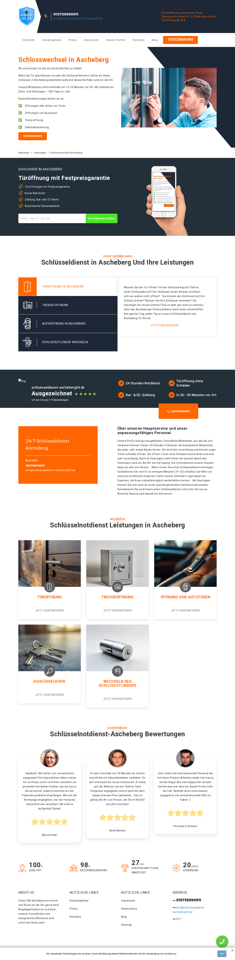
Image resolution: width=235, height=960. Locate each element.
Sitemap (126, 924)
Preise (72, 40)
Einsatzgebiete (51, 40)
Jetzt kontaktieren (164, 325)
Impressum (91, 40)
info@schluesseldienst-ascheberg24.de (78, 18)
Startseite (28, 40)
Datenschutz (129, 908)
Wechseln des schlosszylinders (117, 683)
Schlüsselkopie (49, 681)
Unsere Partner (116, 40)
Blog (155, 40)
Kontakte (138, 40)
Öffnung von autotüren (185, 597)
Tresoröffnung (117, 597)
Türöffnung (49, 597)
